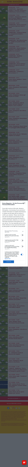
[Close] (24, 203)
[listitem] (14, 231)
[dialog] (14, 233)
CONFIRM (8, 261)
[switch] (22, 235)
